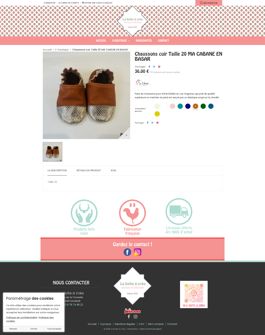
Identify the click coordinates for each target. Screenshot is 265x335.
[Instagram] (135, 317)
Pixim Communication (150, 329)
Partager (149, 67)
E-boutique (62, 49)
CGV (141, 324)
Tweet (154, 67)
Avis (113, 170)
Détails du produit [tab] (89, 170)
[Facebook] (129, 317)
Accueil (92, 324)
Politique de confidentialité (21, 317)
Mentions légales (125, 324)
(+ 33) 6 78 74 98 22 (71, 304)
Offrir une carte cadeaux (98, 3)
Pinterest (159, 67)
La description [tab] (57, 170)
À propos (105, 324)
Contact (172, 324)
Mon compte (156, 324)
